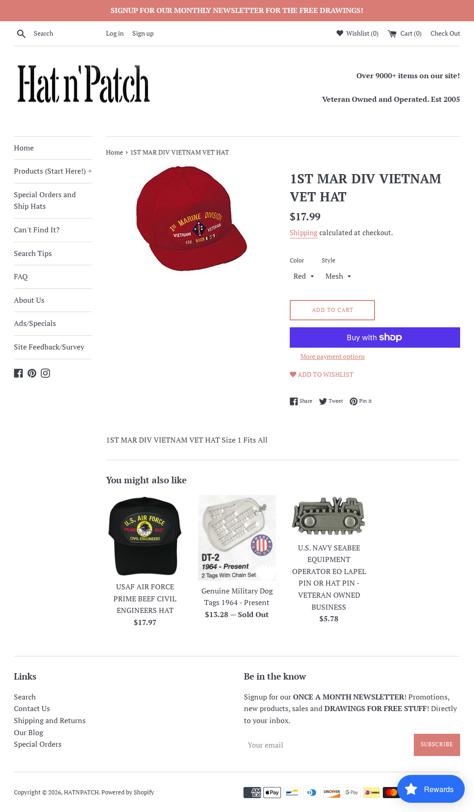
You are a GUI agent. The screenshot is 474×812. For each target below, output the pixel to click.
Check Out (445, 33)
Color (297, 260)
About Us (29, 300)
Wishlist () (362, 33)
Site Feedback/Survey (49, 347)
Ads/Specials (35, 323)
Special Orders (38, 744)
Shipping (304, 232)
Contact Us (32, 708)
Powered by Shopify (127, 792)
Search (25, 697)
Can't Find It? (37, 230)
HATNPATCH (81, 792)
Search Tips (33, 253)
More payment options (332, 356)
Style (329, 260)
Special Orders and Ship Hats (45, 200)
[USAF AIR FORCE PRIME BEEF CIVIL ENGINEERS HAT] (145, 535)
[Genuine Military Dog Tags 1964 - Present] (237, 538)
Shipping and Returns (50, 720)
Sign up (143, 33)
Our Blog (28, 732)
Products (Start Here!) (53, 171)
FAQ (21, 276)
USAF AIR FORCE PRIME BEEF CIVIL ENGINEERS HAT (144, 598)
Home (24, 148)
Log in (115, 33)
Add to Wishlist (325, 374)
